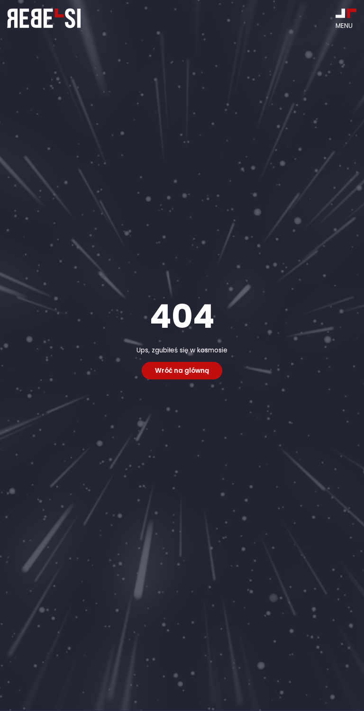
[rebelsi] (44, 18)
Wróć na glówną (182, 370)
